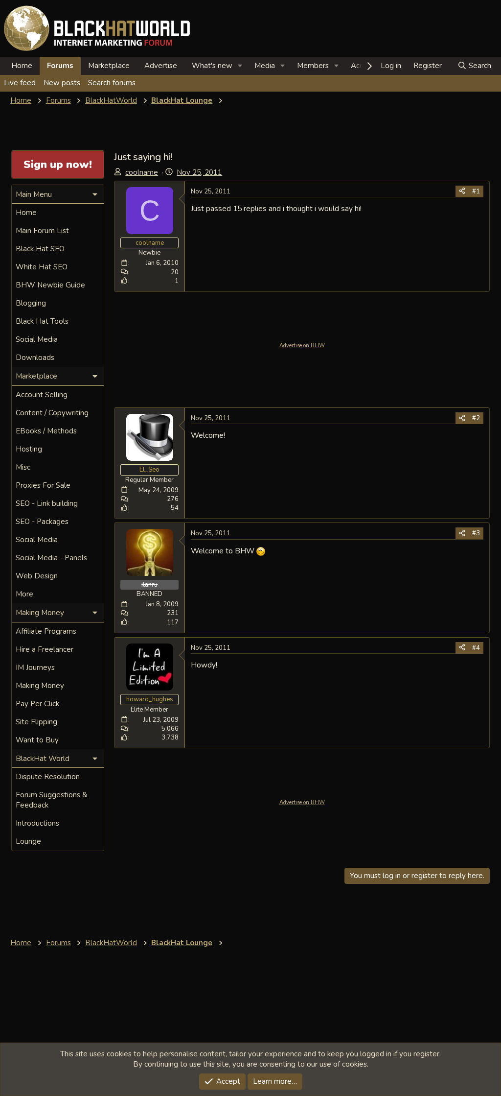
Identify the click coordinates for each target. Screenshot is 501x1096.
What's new (212, 66)
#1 (476, 191)
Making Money (40, 686)
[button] (240, 66)
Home (21, 66)
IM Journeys (35, 667)
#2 (476, 418)
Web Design (37, 576)
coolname (141, 172)
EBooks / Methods (46, 431)
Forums (60, 66)
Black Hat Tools (42, 321)
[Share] (462, 191)
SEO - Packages (42, 521)
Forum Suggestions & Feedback (51, 800)
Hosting (29, 449)
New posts (62, 83)
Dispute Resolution (48, 777)
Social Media (37, 339)
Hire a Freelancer (44, 649)
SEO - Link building (47, 503)
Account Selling (42, 395)
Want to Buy (37, 740)
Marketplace (109, 66)
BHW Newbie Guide (50, 285)
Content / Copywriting (52, 413)
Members (313, 66)
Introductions (37, 823)
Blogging (31, 303)
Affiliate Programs (46, 631)
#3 (476, 533)
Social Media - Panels (51, 558)
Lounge (28, 841)
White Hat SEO (42, 267)
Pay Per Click (37, 704)
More (24, 594)
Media (264, 66)
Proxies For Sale (43, 485)
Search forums (112, 83)
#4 (476, 647)
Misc (23, 467)
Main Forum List (42, 231)
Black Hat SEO (40, 249)
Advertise (160, 66)
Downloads (35, 357)
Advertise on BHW (302, 345)
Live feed (20, 83)
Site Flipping (36, 722)
